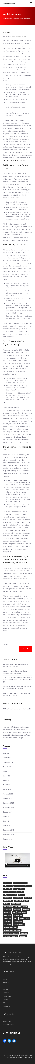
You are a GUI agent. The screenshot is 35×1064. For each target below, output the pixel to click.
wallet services (18, 921)
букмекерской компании (11, 933)
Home (5, 979)
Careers (5, 999)
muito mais (7, 912)
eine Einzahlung (8, 906)
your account (7, 924)
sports (15, 918)
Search (5, 645)
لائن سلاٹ (14, 936)
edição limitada (16, 903)
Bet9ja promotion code (10, 894)
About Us (6, 982)
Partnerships (7, 996)
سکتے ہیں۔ (7, 936)
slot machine (7, 918)
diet (27, 900)
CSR (4, 1003)
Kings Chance (7, 909)
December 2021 (8, 803)
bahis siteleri (7, 889)
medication (26, 909)
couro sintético (18, 897)
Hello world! (27, 709)
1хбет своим (7, 883)
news (14, 912)
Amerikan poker (26, 886)
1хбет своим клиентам (20, 883)
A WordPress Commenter (11, 709)
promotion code (18, 915)
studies (22, 918)
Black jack (21, 894)
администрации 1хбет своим (12, 930)
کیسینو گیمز (23, 936)
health (25, 906)
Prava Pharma (9, 3)
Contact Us (6, 1006)
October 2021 (7, 812)
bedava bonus (8, 892)
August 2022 (7, 767)
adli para (6, 886)
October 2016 (7, 839)
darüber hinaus (8, 900)
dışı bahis (6, 903)
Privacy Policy (7, 1021)
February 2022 (8, 794)
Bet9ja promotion (18, 892)
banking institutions (19, 889)
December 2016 (8, 830)
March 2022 (7, 789)
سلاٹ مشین (24, 933)
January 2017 (7, 825)
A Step (6, 32)
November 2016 (8, 835)
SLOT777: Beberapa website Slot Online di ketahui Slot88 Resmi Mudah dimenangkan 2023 (17, 680)
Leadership (6, 986)
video (27, 918)
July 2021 (6, 816)
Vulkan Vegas (7, 921)
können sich (17, 909)
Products (5, 989)
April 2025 (6, 753)
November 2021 (8, 807)
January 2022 (7, 798)
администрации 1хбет (10, 927)
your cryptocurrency (19, 924)
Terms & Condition (8, 1025)
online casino (7, 915)
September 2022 (8, 762)
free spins (18, 906)
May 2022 (6, 780)
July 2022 (6, 771)
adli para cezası (15, 886)
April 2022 (6, 785)
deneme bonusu (19, 900)
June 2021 (6, 821)
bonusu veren (7, 897)
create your (28, 897)
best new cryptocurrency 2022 (14, 160)
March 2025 (7, 758)
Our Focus (6, 993)
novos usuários (22, 912)
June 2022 (6, 776)
